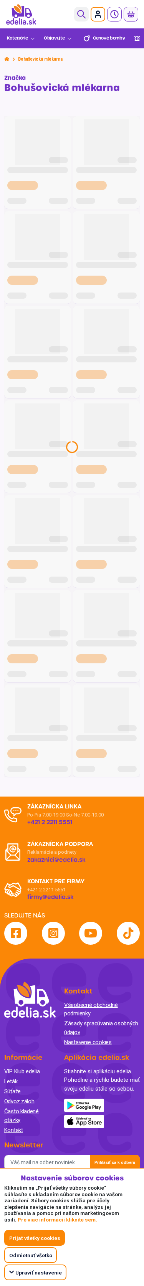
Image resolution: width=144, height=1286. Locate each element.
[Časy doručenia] (114, 14)
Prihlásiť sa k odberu (114, 1162)
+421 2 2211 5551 (46, 890)
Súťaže (12, 1091)
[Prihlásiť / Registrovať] (98, 14)
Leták (11, 1081)
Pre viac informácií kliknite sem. (57, 1220)
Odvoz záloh (19, 1101)
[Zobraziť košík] (131, 14)
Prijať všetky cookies (34, 1238)
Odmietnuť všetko (30, 1255)
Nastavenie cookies (88, 1042)
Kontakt (13, 1130)
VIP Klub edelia (22, 1071)
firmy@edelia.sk (50, 897)
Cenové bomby (109, 38)
